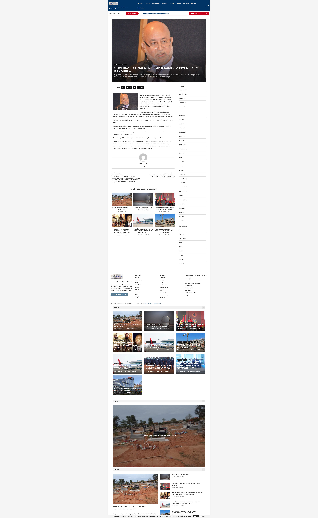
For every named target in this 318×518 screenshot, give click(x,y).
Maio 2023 (181, 216)
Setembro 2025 (183, 102)
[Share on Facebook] (127, 87)
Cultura (172, 3)
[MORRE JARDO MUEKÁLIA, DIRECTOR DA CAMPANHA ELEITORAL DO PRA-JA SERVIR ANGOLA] (122, 220)
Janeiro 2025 (182, 132)
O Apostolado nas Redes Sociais (195, 275)
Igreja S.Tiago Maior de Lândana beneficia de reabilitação (158, 13)
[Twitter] (191, 279)
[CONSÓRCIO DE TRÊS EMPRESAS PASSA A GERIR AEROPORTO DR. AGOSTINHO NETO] (143, 220)
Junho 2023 (182, 212)
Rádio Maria (163, 297)
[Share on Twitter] (130, 87)
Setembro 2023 (183, 199)
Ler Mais (202, 516)
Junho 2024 (182, 161)
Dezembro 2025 (183, 90)
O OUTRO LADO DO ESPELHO (143, 207)
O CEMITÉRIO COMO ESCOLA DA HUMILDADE (159, 435)
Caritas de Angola (164, 295)
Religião (178, 3)
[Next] (142, 13)
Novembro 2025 (183, 94)
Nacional (147, 3)
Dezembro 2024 (183, 136)
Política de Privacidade (191, 292)
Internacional (156, 3)
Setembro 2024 (183, 149)
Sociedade (186, 3)
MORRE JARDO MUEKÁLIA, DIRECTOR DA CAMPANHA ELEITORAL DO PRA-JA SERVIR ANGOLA (125, 345)
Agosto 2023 (182, 204)
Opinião (181, 246)
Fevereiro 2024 (183, 178)
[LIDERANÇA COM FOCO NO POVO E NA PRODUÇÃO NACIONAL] (165, 199)
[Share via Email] (142, 87)
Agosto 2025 (182, 106)
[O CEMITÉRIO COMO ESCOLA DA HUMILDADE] (122, 199)
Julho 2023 (182, 208)
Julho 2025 (182, 111)
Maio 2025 (181, 119)
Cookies (187, 295)
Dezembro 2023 (183, 187)
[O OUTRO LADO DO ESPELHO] (143, 199)
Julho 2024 (182, 157)
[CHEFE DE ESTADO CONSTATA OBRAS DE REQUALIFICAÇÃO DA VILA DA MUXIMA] (165, 220)
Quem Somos (141, 8)
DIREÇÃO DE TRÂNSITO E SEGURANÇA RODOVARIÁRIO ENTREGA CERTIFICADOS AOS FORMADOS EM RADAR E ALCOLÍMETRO (188, 365)
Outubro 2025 (182, 98)
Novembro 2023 (183, 191)
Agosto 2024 (182, 153)
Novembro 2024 (183, 140)
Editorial (162, 280)
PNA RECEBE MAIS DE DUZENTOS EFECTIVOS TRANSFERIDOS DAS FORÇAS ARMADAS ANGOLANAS (158, 367)
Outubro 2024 (182, 144)
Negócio (137, 282)
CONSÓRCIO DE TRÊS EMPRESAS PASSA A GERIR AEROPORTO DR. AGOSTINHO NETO (143, 230)
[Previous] (140, 13)
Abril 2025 (181, 123)
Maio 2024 (181, 166)
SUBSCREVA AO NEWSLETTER (199, 13)
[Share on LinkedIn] (134, 87)
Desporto (164, 3)
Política (193, 3)
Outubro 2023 (182, 195)
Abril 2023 (181, 220)
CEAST (161, 290)
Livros (161, 282)
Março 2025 (182, 128)
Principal (140, 3)
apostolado (120, 79)
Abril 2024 (181, 170)
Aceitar (196, 516)
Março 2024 (182, 174)
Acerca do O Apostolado (193, 283)
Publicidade (188, 290)
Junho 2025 (182, 115)
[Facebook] (187, 13)
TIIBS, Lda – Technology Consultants (153, 303)
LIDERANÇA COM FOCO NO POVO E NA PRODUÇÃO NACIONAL (190, 325)
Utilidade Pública (164, 284)
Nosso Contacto (189, 288)
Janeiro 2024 (182, 182)
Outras (180, 251)
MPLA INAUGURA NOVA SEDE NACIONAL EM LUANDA (125, 389)
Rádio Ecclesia (163, 292)
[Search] (208, 5)
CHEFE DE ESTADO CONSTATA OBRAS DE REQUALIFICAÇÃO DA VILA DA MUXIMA (164, 230)
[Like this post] (123, 87)
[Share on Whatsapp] (138, 87)
